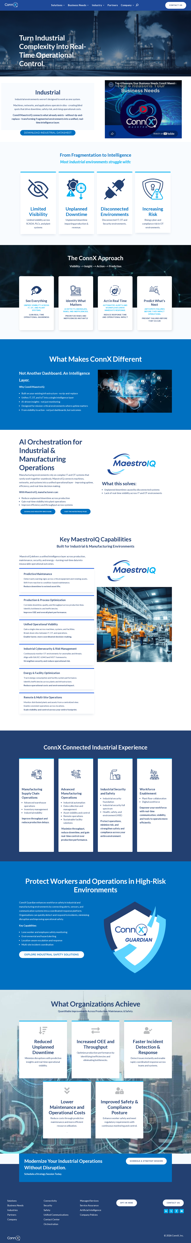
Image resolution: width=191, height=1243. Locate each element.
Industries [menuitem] (12, 1210)
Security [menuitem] (48, 1205)
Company (126, 5)
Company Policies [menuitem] (89, 1214)
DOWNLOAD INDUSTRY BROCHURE (37, 512)
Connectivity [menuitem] (50, 1200)
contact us (175, 5)
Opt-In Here (126, 1203)
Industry (97, 5)
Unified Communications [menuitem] (56, 1214)
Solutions (56, 5)
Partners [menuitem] (11, 1214)
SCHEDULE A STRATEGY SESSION (146, 1161)
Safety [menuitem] (47, 1210)
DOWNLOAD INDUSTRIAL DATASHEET (48, 132)
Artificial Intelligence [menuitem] (90, 1210)
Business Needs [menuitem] (15, 1205)
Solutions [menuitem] (12, 1200)
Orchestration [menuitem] (51, 1224)
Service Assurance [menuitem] (89, 1205)
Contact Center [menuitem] (52, 1219)
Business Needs (77, 5)
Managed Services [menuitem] (89, 1200)
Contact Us (173, 1203)
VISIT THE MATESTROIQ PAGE (75, 512)
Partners (113, 5)
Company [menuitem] (12, 1219)
